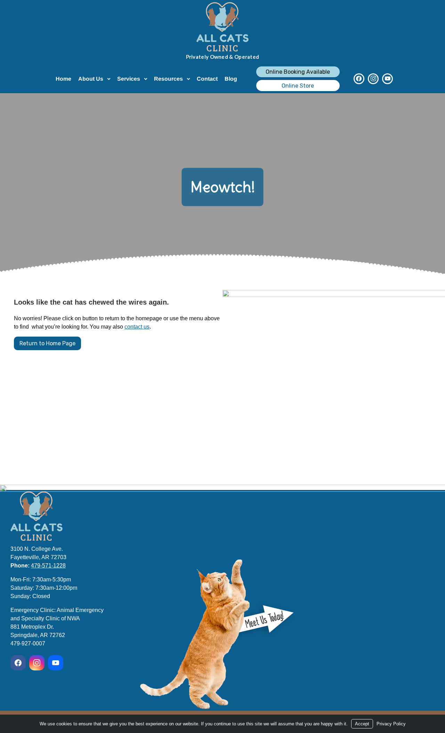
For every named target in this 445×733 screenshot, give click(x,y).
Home (63, 79)
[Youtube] (387, 79)
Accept (362, 723)
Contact (207, 79)
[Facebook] (359, 79)
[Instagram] (373, 79)
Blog (231, 79)
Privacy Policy (391, 723)
